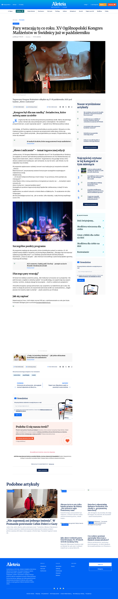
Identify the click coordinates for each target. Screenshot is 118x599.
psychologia (26, 375)
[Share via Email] (69, 107)
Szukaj (21, 4)
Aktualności (73, 11)
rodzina (91, 522)
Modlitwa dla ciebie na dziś (88, 244)
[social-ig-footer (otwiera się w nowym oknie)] (63, 588)
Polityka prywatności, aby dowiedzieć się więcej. (90, 276)
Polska (106, 11)
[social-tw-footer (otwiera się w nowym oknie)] (60, 588)
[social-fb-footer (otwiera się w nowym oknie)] (57, 588)
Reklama (58, 575)
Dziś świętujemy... (85, 220)
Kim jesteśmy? (45, 593)
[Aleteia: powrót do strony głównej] (59, 3)
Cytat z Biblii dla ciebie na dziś (88, 236)
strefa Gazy (11, 491)
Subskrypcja (59, 571)
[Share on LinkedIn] (63, 107)
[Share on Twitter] (66, 107)
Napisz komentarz (42, 470)
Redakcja (28, 37)
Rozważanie (83, 252)
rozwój (33, 375)
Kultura (65, 11)
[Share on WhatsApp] (71, 107)
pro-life (64, 491)
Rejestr (102, 4)
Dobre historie (31, 11)
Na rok (72, 566)
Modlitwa (19, 11)
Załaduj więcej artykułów (90, 147)
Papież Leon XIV (90, 11)
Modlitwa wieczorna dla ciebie (89, 227)
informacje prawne (54, 593)
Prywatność (88, 593)
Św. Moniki (64, 7)
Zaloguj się (95, 4)
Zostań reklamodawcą (66, 593)
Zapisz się (18, 414)
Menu (11, 11)
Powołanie (21, 20)
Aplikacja (58, 568)
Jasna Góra (65, 524)
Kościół (81, 11)
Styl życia (49, 11)
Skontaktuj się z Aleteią (78, 593)
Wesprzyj (111, 4)
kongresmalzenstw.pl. (43, 302)
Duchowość (41, 11)
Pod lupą (57, 11)
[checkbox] (14, 409)
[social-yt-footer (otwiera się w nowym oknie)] (54, 588)
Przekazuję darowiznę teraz (24, 438)
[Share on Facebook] (60, 107)
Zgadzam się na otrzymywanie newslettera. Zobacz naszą (34, 410)
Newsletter (58, 566)
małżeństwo (17, 375)
